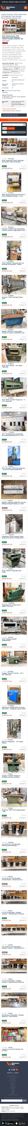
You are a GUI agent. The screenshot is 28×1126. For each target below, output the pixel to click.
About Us (13, 1083)
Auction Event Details (10, 115)
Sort (4, 132)
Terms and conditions (9, 108)
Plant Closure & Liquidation (12, 1076)
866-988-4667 (13, 1067)
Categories (12, 1085)
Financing (12, 1081)
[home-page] (8, 8)
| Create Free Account (17, 2)
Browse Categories (14, 120)
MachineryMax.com (13, 1066)
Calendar (13, 1088)
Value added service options (11, 110)
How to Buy (13, 1077)
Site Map (13, 1093)
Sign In (4, 2)
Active (4, 128)
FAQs (13, 1090)
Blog (13, 1092)
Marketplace (13, 1087)
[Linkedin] (9, 1069)
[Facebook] (12, 1069)
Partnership (13, 1079)
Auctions (13, 1086)
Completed (11, 128)
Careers (13, 1091)
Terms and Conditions (13, 1094)
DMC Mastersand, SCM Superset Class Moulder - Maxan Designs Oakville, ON (14, 16)
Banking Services (13, 1080)
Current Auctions (7, 14)
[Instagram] (14, 1069)
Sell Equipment (13, 1075)
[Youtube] (17, 1069)
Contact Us (12, 1082)
